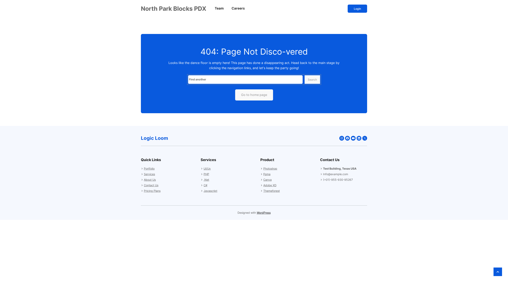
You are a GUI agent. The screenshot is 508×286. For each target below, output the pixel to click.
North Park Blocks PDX (173, 8)
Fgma (266, 174)
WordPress (264, 212)
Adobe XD (269, 185)
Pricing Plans (152, 190)
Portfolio (149, 168)
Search (312, 79)
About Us (150, 179)
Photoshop (270, 168)
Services (149, 174)
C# (205, 185)
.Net (206, 179)
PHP (206, 174)
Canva (267, 179)
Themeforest (271, 190)
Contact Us (151, 185)
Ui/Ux (207, 168)
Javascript (210, 190)
